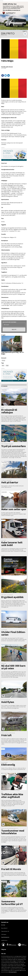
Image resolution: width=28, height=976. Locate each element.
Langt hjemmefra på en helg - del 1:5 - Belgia (12, 353)
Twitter (5, 75)
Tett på (3, 360)
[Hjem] (7, 34)
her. (21, 970)
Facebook (2, 75)
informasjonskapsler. (12, 972)
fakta (3, 365)
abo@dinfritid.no (4, 940)
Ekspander (25, 34)
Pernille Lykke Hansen (7, 67)
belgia (7, 365)
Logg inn (25, 31)
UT (15, 909)
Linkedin (8, 75)
